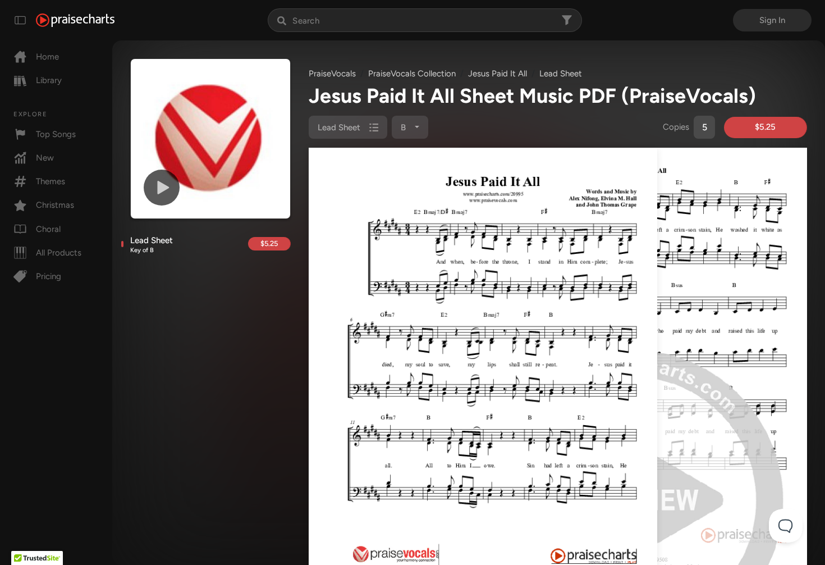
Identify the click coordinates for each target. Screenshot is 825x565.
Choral (48, 229)
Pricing (48, 276)
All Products (58, 253)
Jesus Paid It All (497, 74)
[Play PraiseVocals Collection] (162, 188)
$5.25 (269, 243)
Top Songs (56, 134)
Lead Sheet (151, 244)
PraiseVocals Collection (412, 74)
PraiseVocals (332, 74)
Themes (50, 181)
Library (49, 80)
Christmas (55, 205)
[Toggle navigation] (20, 20)
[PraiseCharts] (75, 20)
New (45, 158)
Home (47, 57)
